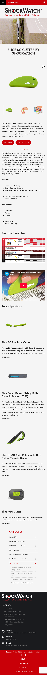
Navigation (13, 2)
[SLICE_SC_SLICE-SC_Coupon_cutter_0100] (9, 110)
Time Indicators (14, 550)
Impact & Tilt (13, 537)
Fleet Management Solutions (18, 554)
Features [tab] (24, 149)
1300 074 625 (11, 639)
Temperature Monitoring (17, 541)
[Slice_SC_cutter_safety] (23, 110)
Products (23, 663)
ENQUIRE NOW (23, 142)
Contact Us (23, 667)
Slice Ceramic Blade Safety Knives (22, 583)
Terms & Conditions (24, 671)
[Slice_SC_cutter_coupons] (38, 110)
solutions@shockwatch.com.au (16, 645)
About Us (23, 659)
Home (23, 655)
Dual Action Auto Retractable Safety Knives (21, 569)
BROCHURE (8, 142)
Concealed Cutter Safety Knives (22, 579)
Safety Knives (13, 563)
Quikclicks (38, 652)
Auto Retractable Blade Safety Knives (21, 575)
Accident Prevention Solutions (18, 559)
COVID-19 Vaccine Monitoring (18, 546)
